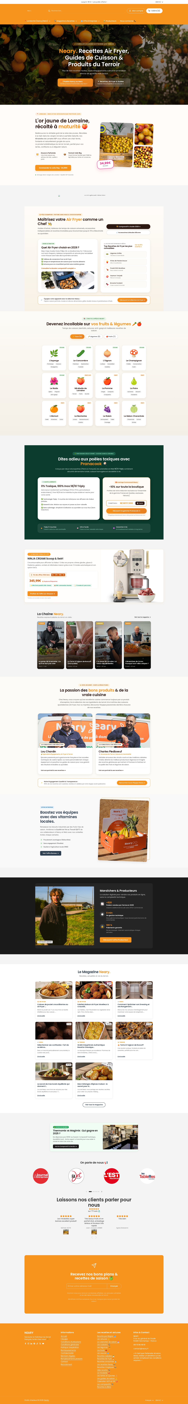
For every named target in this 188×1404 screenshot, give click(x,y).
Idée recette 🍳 (103, 1370)
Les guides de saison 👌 (107, 1378)
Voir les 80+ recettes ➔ (139, 246)
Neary (46, 1400)
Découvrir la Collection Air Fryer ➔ (132, 300)
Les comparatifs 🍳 (105, 1384)
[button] (90, 1191)
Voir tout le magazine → (142, 617)
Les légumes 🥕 (103, 1347)
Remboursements (68, 1350)
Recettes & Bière (104, 1387)
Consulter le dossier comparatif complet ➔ (58, 268)
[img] (94, 1209)
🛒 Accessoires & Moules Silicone (128, 232)
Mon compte (137, 11)
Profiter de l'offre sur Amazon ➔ (42, 594)
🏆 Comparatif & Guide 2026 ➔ (128, 227)
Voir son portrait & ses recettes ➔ (53, 770)
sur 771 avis (93, 1211)
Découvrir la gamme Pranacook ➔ (126, 511)
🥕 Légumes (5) (94, 336)
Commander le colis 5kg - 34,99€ (53, 168)
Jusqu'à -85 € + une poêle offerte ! (94, 2)
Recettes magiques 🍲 (106, 1367)
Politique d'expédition (70, 1347)
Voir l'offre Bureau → (51, 853)
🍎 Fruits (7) (111, 336)
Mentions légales (68, 1356)
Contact (64, 1361)
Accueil (64, 1336)
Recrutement (66, 1364)
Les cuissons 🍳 (103, 1344)
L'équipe (64, 1339)
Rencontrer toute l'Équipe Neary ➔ (132, 783)
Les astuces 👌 (103, 1339)
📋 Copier (140, 503)
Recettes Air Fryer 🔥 (105, 1359)
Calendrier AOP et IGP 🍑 (107, 1381)
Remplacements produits (71, 1359)
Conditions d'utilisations (71, 1342)
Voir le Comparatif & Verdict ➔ (66, 1146)
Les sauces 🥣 (103, 1353)
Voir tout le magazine (94, 1105)
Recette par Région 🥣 (106, 1336)
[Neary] (29, 11)
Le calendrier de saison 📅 (108, 1342)
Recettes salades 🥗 (105, 1356)
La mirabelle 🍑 (103, 1373)
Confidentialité (67, 1353)
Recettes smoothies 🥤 (107, 1361)
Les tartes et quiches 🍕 (107, 1376)
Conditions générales (70, 1344)
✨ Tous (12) (77, 336)
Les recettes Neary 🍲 (106, 1364)
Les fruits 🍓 (102, 1350)
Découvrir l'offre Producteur (115, 940)
